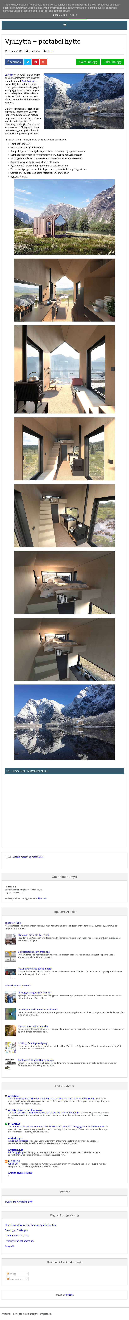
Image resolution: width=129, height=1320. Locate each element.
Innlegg (12, 1273)
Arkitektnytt (15, 1138)
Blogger (69, 1294)
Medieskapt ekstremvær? (18, 985)
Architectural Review (20, 1172)
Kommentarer (15, 1278)
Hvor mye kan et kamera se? (19, 1240)
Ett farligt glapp (16, 1152)
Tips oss (42, 898)
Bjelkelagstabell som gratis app (34, 951)
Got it (73, 15)
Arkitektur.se (15, 1149)
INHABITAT (14, 1124)
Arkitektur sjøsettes (18, 1140)
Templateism (45, 1313)
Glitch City (13, 1163)
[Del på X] (27, 62)
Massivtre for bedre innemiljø (33, 1026)
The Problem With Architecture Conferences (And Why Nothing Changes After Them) (51, 1098)
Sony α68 (9, 1246)
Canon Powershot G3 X (17, 1235)
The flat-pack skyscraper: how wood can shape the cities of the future (44, 1112)
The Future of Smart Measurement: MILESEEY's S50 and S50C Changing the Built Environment (56, 1126)
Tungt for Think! (13, 922)
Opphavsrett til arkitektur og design (36, 1059)
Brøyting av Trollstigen (16, 1230)
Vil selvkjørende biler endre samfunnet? (38, 1009)
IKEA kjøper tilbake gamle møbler (35, 968)
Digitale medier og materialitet (27, 856)
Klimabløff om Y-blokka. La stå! (33, 934)
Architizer (13, 1096)
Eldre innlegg (112, 62)
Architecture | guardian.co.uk (25, 1110)
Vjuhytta (9, 74)
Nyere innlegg (88, 62)
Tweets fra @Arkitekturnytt (18, 1201)
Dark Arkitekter (29, 81)
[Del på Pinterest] (35, 62)
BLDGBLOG (14, 1161)
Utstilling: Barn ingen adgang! (32, 1043)
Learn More (60, 15)
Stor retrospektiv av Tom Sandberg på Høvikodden (30, 1224)
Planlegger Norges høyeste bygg (34, 992)
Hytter (50, 51)
